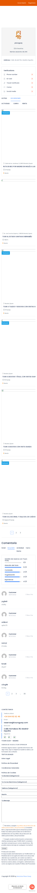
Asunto (4, 794)
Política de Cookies (9, 773)
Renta (24, 103)
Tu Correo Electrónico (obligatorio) (14, 782)
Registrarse (31, 3)
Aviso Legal (6, 758)
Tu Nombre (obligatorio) (10, 776)
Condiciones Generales (10, 768)
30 (25, 694)
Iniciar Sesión (22, 3)
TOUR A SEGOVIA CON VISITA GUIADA (17, 447)
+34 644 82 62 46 (12, 716)
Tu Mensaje (6, 801)
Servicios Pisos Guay (24, 876)
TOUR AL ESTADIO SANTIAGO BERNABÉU (17, 236)
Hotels (4, 98)
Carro (16, 103)
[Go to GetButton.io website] (32, 891)
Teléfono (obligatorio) (10, 788)
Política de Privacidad (10, 763)
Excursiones (15, 98)
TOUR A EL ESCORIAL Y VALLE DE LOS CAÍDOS (19, 517)
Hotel (4, 548)
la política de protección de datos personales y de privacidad (18, 827)
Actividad (6, 103)
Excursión (11, 548)
